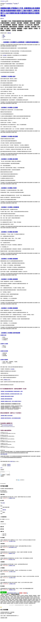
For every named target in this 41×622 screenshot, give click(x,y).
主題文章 (8, 465)
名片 (3, 37)
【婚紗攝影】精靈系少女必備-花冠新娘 (6, 415)
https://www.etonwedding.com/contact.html (8, 426)
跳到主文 (2, 18)
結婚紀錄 (8, 464)
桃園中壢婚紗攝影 (3, 454)
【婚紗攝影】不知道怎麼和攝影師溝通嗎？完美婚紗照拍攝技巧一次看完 (11, 391)
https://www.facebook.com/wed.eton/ (7, 424)
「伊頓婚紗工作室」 (7, 379)
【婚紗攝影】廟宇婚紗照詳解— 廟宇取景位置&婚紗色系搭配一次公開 (11, 393)
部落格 (4, 36)
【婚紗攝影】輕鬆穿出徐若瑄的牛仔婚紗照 (7, 396)
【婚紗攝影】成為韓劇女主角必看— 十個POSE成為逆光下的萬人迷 (10, 401)
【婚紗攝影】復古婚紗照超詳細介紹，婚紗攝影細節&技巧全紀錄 (10, 403)
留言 (14, 461)
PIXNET (12, 605)
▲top (1, 467)
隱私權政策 (26, 605)
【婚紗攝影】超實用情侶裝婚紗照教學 (6, 398)
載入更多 (2, 469)
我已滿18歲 (2, 617)
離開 (6, 617)
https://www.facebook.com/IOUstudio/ (7, 425)
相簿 (3, 35)
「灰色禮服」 (4, 55)
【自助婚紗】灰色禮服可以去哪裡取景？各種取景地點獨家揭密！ (21, 42)
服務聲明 (30, 605)
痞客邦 (11, 461)
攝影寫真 (4, 509)
